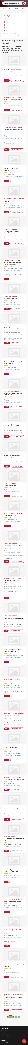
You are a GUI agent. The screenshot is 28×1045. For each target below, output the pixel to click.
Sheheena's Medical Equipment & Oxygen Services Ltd (14, 618)
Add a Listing (4, 1042)
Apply (22, 16)
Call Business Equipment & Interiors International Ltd (17, 882)
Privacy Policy (4, 1032)
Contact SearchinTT (6, 1035)
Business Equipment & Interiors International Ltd (12, 870)
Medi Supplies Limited (11, 298)
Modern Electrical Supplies (12, 328)
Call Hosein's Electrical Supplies (18, 110)
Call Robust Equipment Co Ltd (18, 496)
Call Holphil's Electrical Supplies (18, 80)
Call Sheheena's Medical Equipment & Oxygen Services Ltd (17, 630)
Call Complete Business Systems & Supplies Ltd (17, 977)
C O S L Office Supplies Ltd (13, 901)
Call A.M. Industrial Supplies (18, 819)
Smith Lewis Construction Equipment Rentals (12, 650)
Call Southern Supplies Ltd (18, 696)
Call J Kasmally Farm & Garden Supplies (17, 212)
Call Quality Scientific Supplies (18, 466)
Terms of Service (5, 1030)
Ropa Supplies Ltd (10, 515)
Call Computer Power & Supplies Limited (17, 1009)
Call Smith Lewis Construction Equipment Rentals (17, 662)
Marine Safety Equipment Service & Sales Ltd (12, 263)
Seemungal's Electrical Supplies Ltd (11, 581)
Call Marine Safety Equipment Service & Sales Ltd (17, 279)
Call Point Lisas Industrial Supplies (18, 436)
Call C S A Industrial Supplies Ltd (18, 945)
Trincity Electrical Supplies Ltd (14, 779)
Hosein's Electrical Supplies (13, 99)
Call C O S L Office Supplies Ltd (18, 911)
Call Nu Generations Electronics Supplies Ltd (17, 406)
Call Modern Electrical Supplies (18, 342)
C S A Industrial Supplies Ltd (13, 931)
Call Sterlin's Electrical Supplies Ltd (18, 760)
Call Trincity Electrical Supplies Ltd (18, 789)
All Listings (5, 8)
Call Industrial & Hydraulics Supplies (17, 181)
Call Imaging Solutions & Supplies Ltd (17, 149)
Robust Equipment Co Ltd (12, 485)
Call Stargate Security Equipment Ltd (17, 728)
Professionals (17, 8)
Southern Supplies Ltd (11, 681)
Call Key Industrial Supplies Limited (18, 243)
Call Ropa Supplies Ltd (18, 526)
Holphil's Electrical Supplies (13, 69)
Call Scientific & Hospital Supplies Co (17, 561)
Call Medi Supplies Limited (18, 308)
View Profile (7, 81)
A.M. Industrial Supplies (11, 809)
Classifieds (23, 8)
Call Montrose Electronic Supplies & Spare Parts (17, 374)
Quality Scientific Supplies (12, 455)
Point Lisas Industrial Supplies (14, 426)
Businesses (11, 8)
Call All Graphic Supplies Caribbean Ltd (17, 850)
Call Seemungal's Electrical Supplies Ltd (17, 597)
